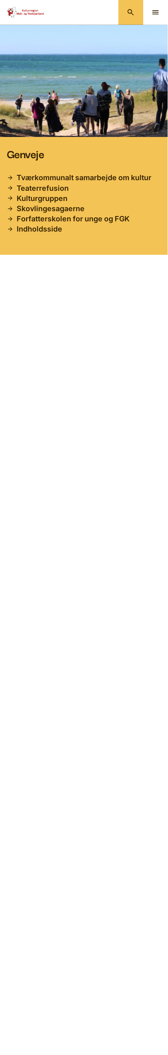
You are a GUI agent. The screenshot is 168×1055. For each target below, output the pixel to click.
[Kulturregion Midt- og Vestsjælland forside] (26, 12)
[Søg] (130, 12)
